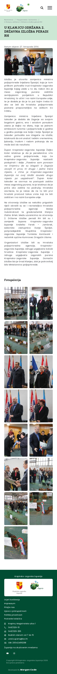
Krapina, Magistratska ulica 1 (22, 623)
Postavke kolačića (13, 618)
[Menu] (50, 8)
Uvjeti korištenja (12, 599)
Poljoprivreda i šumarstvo (27, 20)
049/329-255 (14, 631)
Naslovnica (8, 20)
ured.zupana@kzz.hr (18, 639)
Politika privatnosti (13, 615)
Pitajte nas (9, 607)
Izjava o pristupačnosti (15, 611)
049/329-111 (13, 627)
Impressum (9, 603)
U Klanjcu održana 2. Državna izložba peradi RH (23, 22)
